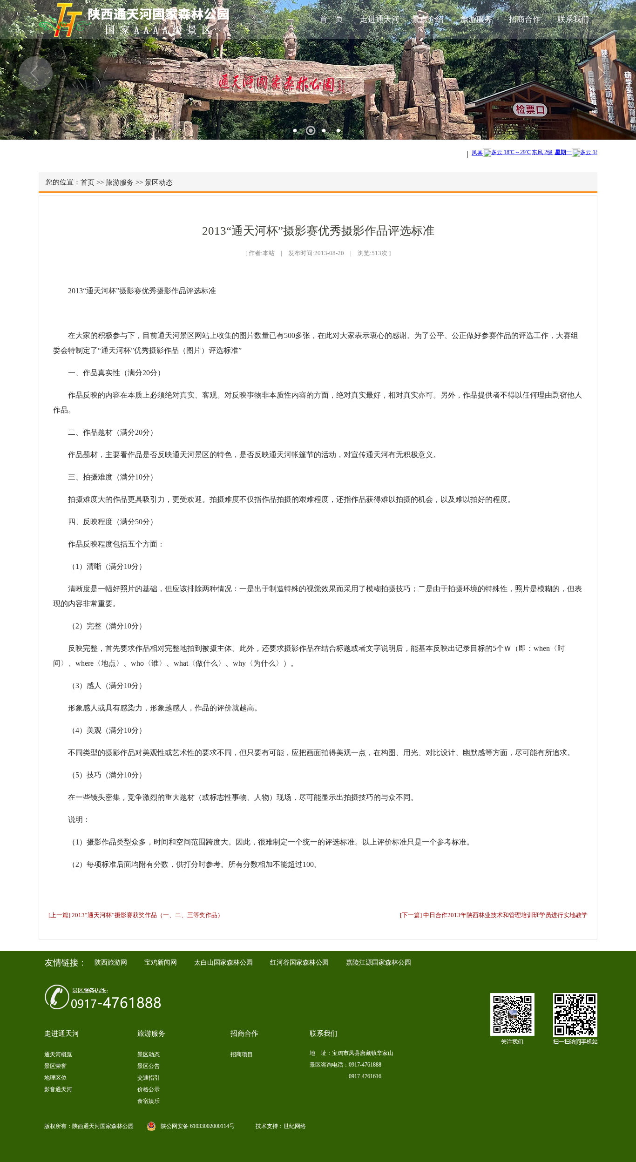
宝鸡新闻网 (160, 962)
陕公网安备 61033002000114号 (198, 1126)
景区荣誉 (55, 1066)
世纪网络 (295, 1126)
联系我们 (573, 19)
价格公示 (148, 1089)
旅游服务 (476, 19)
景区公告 (148, 1066)
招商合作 (525, 19)
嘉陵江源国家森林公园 (378, 962)
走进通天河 (379, 19)
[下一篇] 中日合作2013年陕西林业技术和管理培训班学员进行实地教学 (494, 915)
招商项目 (241, 1054)
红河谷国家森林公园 (299, 962)
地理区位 (55, 1077)
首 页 (331, 19)
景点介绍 (428, 19)
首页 (88, 182)
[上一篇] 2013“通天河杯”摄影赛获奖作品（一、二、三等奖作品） (135, 915)
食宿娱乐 (148, 1101)
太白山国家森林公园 (223, 962)
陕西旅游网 (111, 962)
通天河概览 (58, 1054)
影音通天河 (58, 1089)
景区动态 (159, 182)
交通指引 (148, 1077)
